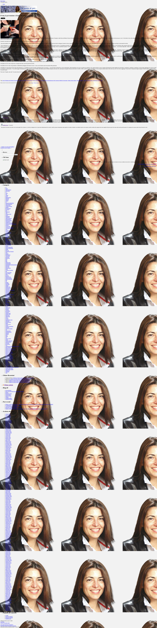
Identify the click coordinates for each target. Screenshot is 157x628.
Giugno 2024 (8, 437)
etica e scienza (8, 243)
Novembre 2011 (8, 600)
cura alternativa (8, 232)
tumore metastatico (9, 360)
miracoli (7, 297)
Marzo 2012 (7, 595)
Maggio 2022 (8, 463)
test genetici (7, 344)
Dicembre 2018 (8, 506)
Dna (6, 238)
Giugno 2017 (8, 526)
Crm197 (7, 231)
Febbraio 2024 (8, 441)
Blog (4, 4)
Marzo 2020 (7, 492)
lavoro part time (8, 272)
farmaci (6, 246)
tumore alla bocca (8, 355)
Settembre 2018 (8, 509)
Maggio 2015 (8, 554)
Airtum (6, 195)
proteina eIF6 (8, 313)
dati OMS (7, 233)
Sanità (6, 323)
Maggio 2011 (8, 606)
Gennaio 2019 (8, 505)
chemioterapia (8, 219)
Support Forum (8, 395)
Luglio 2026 (7, 415)
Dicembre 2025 (8, 420)
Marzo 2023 (7, 452)
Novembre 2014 (8, 560)
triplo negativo (8, 347)
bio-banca (7, 209)
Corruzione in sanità (9, 228)
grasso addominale (36, 80)
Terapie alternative (9, 340)
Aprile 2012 (7, 594)
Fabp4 (25, 80)
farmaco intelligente (9, 248)
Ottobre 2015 (8, 548)
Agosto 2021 (7, 473)
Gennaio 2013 (8, 584)
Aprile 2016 (7, 541)
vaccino (6, 365)
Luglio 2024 (7, 436)
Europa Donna (8, 244)
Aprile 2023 (7, 451)
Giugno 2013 (8, 579)
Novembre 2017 (8, 520)
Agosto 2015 (7, 550)
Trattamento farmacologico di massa (12, 346)
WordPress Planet (8, 399)
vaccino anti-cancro (9, 368)
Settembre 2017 (8, 523)
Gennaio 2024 (8, 442)
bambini (7, 207)
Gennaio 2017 (8, 531)
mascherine (7, 289)
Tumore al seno (36, 82)
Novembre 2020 (8, 483)
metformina (7, 295)
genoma (6, 253)
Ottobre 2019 (8, 497)
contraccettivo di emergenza (10, 224)
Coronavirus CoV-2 (9, 227)
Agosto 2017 (7, 524)
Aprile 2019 (7, 503)
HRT (6, 261)
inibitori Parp (7, 262)
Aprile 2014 (7, 568)
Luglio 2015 (7, 551)
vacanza (7, 362)
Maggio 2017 (8, 527)
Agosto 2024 (7, 435)
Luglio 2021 (7, 474)
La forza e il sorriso (9, 270)
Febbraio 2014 (8, 570)
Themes (6, 397)
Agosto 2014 (7, 563)
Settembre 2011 (8, 602)
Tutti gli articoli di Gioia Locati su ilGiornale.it (147, 164)
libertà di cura (8, 276)
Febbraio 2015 (8, 557)
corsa (6, 229)
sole (6, 329)
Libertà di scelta (8, 278)
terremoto (7, 343)
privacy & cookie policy (5, 623)
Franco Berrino (29, 80)
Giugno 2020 (8, 489)
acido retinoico (8, 189)
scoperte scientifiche (9, 326)
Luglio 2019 (7, 500)
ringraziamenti (8, 322)
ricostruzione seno (8, 319)
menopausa (7, 293)
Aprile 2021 (7, 477)
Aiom (6, 193)
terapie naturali (8, 341)
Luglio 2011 (7, 604)
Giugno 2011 (7, 605)
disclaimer (2, 621)
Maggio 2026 (8, 417)
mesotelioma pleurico (9, 294)
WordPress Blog (8, 398)
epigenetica (7, 242)
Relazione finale (8, 393)
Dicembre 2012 (8, 585)
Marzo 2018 (7, 516)
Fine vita (7, 250)
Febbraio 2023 (8, 453)
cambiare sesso (8, 214)
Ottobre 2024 (8, 433)
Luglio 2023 (7, 449)
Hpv (6, 260)
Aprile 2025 (7, 427)
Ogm (6, 300)
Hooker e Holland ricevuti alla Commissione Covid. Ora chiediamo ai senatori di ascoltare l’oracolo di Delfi (26, 408)
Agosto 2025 (7, 423)
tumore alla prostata (9, 357)
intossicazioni (8, 268)
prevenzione (7, 311)
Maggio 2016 (8, 540)
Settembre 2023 (8, 447)
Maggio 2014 (8, 567)
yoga (6, 372)
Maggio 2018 (8, 514)
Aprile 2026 (7, 418)
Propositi (7, 312)
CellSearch (7, 217)
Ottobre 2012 (8, 588)
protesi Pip (7, 315)
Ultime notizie (8, 385)
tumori (6, 361)
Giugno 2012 (8, 592)
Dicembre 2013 (8, 572)
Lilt (6, 281)
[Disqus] (78, 99)
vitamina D (7, 370)
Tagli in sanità (8, 338)
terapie (6, 339)
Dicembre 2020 (8, 482)
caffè (6, 212)
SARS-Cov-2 (8, 324)
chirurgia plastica (8, 220)
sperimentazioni (8, 332)
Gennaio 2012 (8, 598)
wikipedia (7, 371)
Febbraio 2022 (8, 466)
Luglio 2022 (7, 461)
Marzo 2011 (7, 609)
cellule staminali (8, 218)
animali (6, 200)
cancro (32, 82)
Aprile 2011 (7, 608)
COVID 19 (7, 230)
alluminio (7, 198)
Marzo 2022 (7, 465)
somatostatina (8, 330)
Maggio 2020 (8, 490)
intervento (7, 266)
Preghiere (7, 309)
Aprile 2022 (7, 464)
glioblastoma (7, 254)
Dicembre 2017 (8, 519)
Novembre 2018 (8, 507)
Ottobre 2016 (8, 535)
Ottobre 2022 (8, 458)
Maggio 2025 (8, 426)
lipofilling (7, 283)
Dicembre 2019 (8, 495)
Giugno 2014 (8, 566)
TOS (6, 345)
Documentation (8, 390)
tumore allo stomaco (9, 358)
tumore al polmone (9, 352)
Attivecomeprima (8, 204)
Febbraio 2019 (8, 504)
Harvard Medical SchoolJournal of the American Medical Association (54, 80)
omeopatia (7, 301)
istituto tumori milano (72, 80)
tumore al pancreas (9, 351)
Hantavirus (7, 258)
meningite (7, 292)
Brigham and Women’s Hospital (11, 80)
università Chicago (96, 80)
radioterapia (7, 316)
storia (6, 335)
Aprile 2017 (7, 528)
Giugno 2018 (8, 513)
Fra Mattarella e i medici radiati (11, 405)
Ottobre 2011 (7, 601)
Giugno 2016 (8, 539)
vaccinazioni (7, 363)
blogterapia (7, 211)
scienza (6, 325)
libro (6, 280)
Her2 (6, 259)
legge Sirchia (7, 273)
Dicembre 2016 (8, 533)
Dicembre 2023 (8, 443)
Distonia (7, 237)
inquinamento (8, 263)
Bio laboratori (8, 208)
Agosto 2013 (7, 577)
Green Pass (7, 255)
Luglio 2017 (7, 525)
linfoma (6, 282)
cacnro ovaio (20, 80)
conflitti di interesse (9, 222)
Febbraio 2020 (8, 493)
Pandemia (7, 305)
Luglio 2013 (7, 578)
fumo (6, 252)
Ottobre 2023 (8, 446)
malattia (6, 285)
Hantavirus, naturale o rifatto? (11, 407)
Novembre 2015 (8, 547)
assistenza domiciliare (9, 203)
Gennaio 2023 (8, 454)
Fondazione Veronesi (9, 251)
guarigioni (7, 257)
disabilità (7, 236)
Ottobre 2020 (8, 484)
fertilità (6, 249)
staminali (7, 333)
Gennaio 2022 (8, 468)
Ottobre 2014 (8, 561)
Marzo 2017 (7, 529)
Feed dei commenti (9, 617)
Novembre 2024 (8, 432)
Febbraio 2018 (8, 517)
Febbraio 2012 (8, 597)
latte (6, 271)
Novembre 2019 (8, 496)
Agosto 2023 (7, 448)
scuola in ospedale (8, 328)
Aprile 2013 (7, 581)
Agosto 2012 (7, 590)
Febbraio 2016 (8, 544)
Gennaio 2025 (8, 430)
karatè (6, 269)
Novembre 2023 (8, 444)
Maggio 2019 (8, 502)
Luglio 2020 (7, 487)
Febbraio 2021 (8, 480)
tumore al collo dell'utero (10, 349)
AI (5, 192)
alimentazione (8, 197)
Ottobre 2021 (8, 471)
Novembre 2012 (8, 587)
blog (6, 210)
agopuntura (7, 190)
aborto (6, 188)
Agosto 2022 (7, 460)
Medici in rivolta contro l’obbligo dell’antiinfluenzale (23, 377)
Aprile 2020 (7, 491)
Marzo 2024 (7, 440)
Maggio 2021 (8, 476)
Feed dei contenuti (9, 616)
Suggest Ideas (8, 394)
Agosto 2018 (7, 511)
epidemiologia (8, 241)
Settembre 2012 (8, 589)
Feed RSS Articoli (4, 625)
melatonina (7, 291)
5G (6, 187)
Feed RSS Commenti (12, 625)
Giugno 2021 (8, 475)
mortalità (7, 298)
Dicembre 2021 (8, 469)
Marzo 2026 (7, 419)
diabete (6, 235)
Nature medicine (80, 80)
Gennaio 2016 (8, 545)
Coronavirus (7, 226)
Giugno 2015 (8, 552)
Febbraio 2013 (8, 583)
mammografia (8, 287)
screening (7, 327)
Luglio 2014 (7, 565)
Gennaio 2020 (8, 494)
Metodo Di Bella (8, 296)
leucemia (7, 275)
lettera (6, 274)
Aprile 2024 (7, 439)
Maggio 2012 (8, 593)
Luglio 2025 (7, 425)
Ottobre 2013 (8, 574)
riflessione (7, 321)
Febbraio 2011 (8, 610)
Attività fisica (8, 205)
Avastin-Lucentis (8, 206)
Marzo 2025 (7, 428)
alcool (3, 80)
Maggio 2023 (8, 450)
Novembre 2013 (8, 573)
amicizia (7, 199)
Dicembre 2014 (8, 559)
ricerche (6, 318)
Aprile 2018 (7, 515)
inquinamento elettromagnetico (11, 264)
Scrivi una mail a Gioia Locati (150, 166)
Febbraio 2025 (8, 429)
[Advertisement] (12, 175)
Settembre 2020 (8, 485)
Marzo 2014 (7, 569)
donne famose (8, 239)
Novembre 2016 (8, 534)
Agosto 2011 (7, 603)
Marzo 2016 (7, 543)
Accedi (6, 615)
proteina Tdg (7, 314)
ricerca (6, 317)
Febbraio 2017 (8, 530)
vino (101, 80)
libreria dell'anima (8, 279)
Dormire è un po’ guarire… (5, 147)
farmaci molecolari (9, 247)
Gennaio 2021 (8, 481)
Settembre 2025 (8, 422)
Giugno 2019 (8, 501)
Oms (6, 302)
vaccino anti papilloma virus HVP (12, 367)
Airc (6, 194)
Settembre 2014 (8, 562)
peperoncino (7, 307)
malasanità (7, 284)
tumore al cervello (8, 348)
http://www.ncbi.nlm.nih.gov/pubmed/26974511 (14, 391)
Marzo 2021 (7, 479)
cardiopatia (7, 216)
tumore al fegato (8, 350)
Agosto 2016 (7, 537)
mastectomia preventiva (9, 290)
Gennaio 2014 (8, 571)
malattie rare (7, 286)
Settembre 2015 (8, 549)
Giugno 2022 (8, 462)
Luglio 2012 (7, 591)
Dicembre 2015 (8, 546)
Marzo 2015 (7, 556)
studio (6, 336)
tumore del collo (8, 359)
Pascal (6, 306)
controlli (7, 225)
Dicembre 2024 (8, 431)
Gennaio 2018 (8, 518)
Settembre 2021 (8, 472)
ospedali (7, 303)
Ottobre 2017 (8, 522)
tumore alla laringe (9, 356)
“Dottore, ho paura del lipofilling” (7, 146)
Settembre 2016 (8, 536)
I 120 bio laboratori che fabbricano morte (13, 406)
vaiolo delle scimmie (9, 369)
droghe (6, 240)
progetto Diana (90, 80)
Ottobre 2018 (8, 508)
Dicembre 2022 (8, 455)
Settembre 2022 (8, 459)
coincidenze (7, 221)
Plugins (6, 392)
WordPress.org (8, 618)
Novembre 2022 (8, 457)
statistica (7, 334)
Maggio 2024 (8, 438)
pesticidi (7, 308)
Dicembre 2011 (8, 599)
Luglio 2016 (7, 538)
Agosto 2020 (7, 486)
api (6, 201)
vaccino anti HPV (8, 366)
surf (6, 337)
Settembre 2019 (8, 498)
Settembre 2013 (8, 576)
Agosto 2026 (7, 414)
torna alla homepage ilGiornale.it (6, 624)
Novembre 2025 (8, 421)
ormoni (85, 80)
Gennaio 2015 (8, 558)
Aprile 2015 (7, 555)
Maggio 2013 (8, 580)
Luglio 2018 (7, 512)
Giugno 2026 (8, 416)
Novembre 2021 (8, 470)
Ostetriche (7, 304)
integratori (7, 265)
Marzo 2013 (7, 582)
